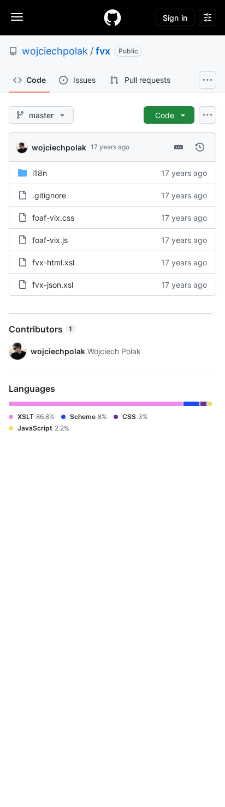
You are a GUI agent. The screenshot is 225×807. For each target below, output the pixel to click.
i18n (39, 173)
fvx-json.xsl (52, 284)
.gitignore (49, 195)
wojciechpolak (55, 51)
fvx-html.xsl (53, 262)
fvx (103, 51)
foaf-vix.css (53, 217)
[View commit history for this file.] (200, 147)
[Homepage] (112, 17)
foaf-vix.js (50, 240)
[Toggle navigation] (17, 17)
